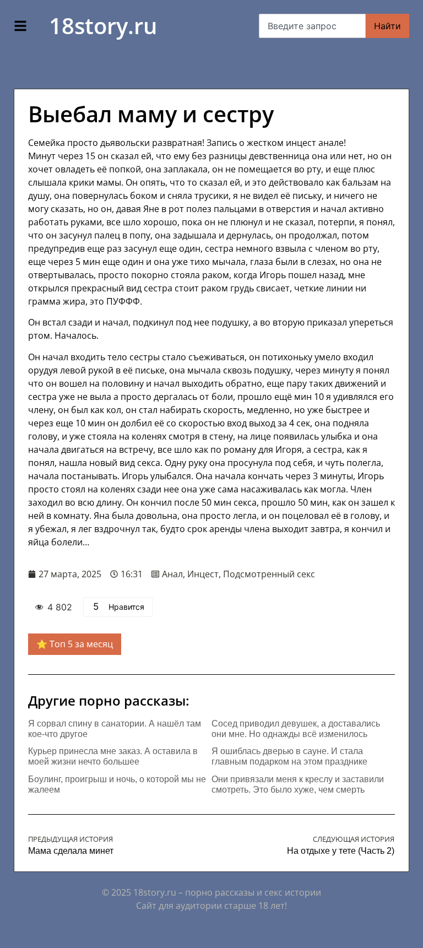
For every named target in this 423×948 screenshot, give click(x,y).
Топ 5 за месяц (81, 644)
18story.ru (103, 25)
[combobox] (312, 26)
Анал (172, 574)
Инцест (203, 574)
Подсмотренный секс (269, 574)
